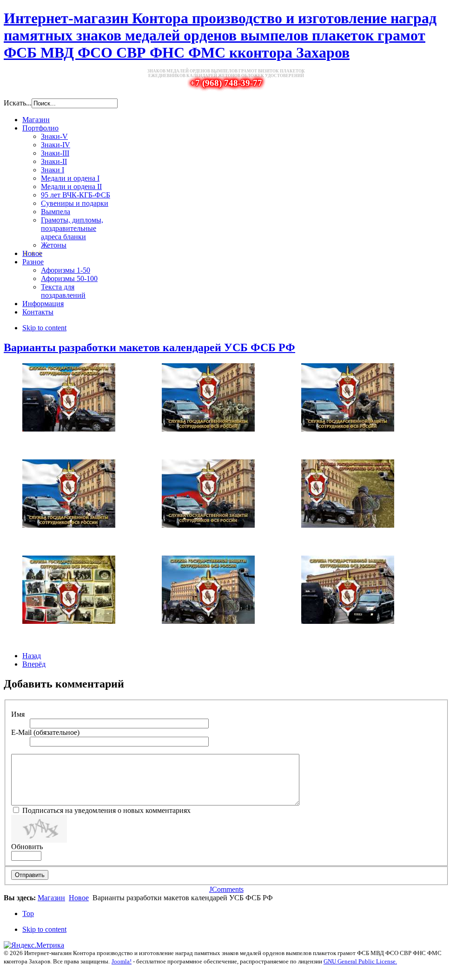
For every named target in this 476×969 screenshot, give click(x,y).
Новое (79, 898)
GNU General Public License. (360, 961)
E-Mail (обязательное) (45, 732)
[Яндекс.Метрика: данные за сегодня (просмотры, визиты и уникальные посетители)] (34, 945)
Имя (18, 714)
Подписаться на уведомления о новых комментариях (105, 810)
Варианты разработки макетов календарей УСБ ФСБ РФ (149, 347)
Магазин (51, 898)
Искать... (18, 103)
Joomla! (122, 961)
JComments (226, 889)
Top (28, 913)
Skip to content (44, 328)
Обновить (27, 847)
